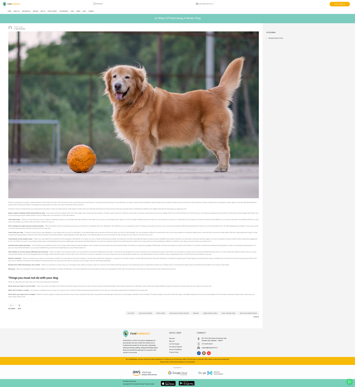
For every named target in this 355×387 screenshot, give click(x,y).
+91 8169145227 (207, 344)
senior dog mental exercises (248, 313)
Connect (91, 11)
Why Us (43, 11)
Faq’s (72, 11)
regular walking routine (210, 313)
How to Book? (52, 11)
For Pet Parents (174, 344)
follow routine (161, 313)
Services (35, 11)
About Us (17, 11)
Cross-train (131, 313)
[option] (133, 115)
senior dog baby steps (228, 313)
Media (78, 11)
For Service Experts (175, 347)
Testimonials (63, 11)
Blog (84, 11)
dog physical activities (145, 313)
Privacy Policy (173, 352)
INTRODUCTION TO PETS (276, 38)
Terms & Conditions (175, 349)
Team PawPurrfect (20, 29)
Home (9, 11)
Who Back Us (26, 11)
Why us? (172, 341)
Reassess (196, 313)
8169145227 (99, 4)
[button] (349, 381)
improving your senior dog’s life (179, 313)
